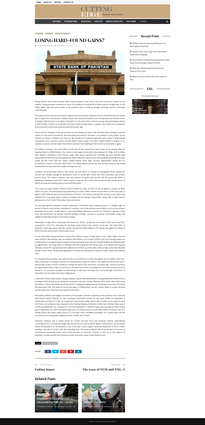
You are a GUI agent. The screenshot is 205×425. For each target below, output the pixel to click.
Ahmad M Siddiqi (46, 406)
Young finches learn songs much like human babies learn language (148, 53)
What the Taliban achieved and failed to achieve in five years (147, 69)
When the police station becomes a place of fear (148, 77)
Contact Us (68, 2)
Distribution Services (149, 96)
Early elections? (95, 402)
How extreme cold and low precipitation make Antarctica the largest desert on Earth (150, 61)
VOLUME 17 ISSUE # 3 (62, 33)
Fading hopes (45, 369)
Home (38, 2)
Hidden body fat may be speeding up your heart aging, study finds (148, 44)
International (70, 21)
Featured (39, 33)
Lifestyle (98, 21)
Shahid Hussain (44, 46)
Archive (57, 2)
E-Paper (143, 21)
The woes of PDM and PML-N (104, 369)
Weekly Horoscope (114, 21)
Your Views (131, 21)
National (57, 21)
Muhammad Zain (93, 406)
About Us (47, 2)
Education (86, 21)
